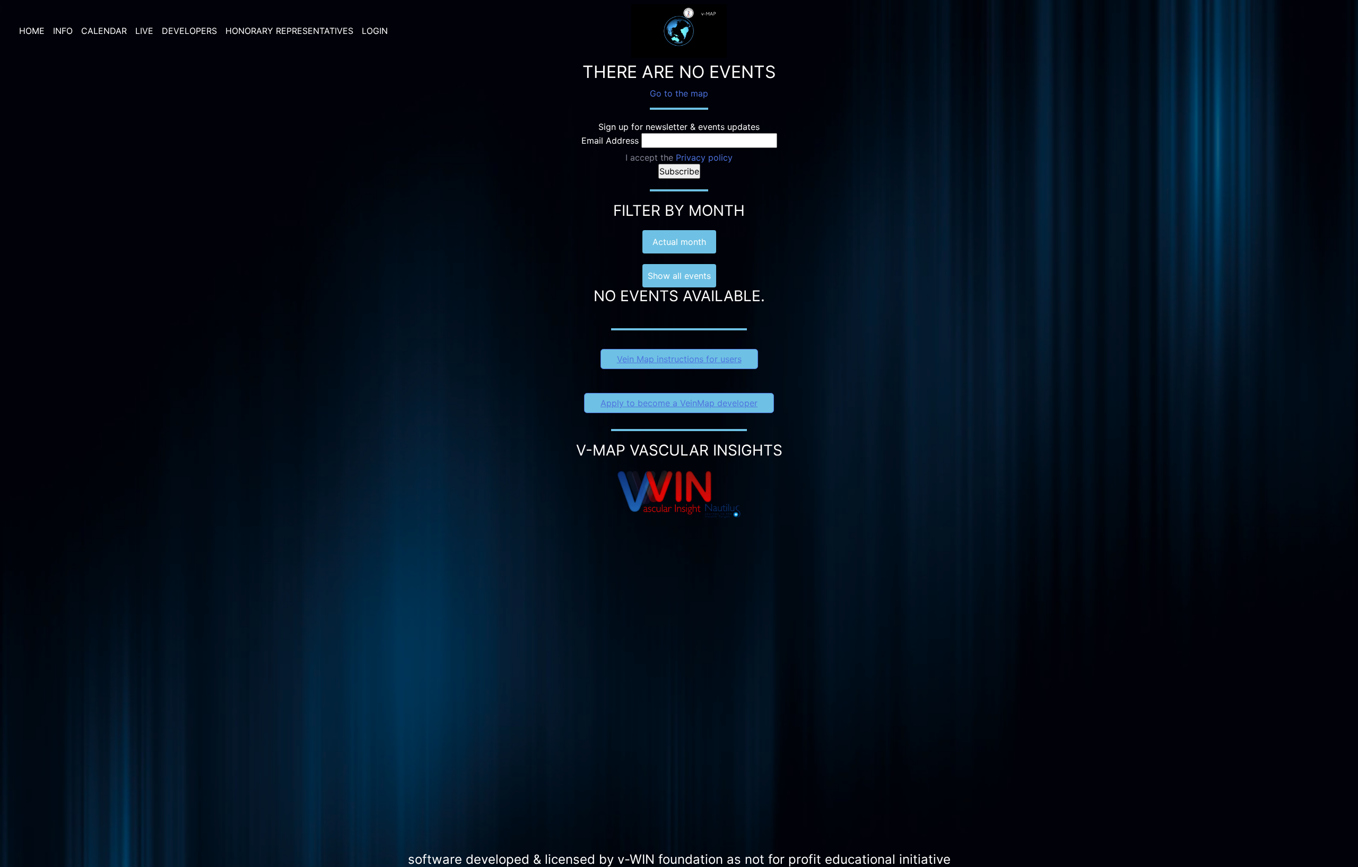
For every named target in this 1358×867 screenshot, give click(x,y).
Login (375, 30)
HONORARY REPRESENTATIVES (289, 30)
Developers (189, 30)
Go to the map (679, 93)
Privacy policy (704, 157)
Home (32, 30)
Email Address (610, 140)
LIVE (144, 30)
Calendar (104, 30)
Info (63, 30)
